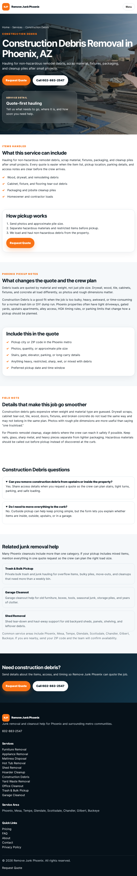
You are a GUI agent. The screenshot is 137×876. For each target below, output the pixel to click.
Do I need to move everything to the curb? (38, 506)
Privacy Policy (11, 847)
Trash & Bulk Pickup (68, 573)
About (6, 838)
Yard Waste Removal (16, 781)
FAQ (4, 833)
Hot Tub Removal (14, 763)
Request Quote (16, 80)
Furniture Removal (14, 749)
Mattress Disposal (14, 758)
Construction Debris (37, 27)
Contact (7, 842)
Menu (129, 7)
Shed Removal (63, 621)
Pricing (6, 829)
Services (17, 27)
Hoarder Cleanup (13, 772)
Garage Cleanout (67, 597)
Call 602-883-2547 (50, 80)
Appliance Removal (15, 754)
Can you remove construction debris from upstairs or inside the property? (61, 481)
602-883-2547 (12, 731)
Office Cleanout (12, 786)
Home (5, 27)
